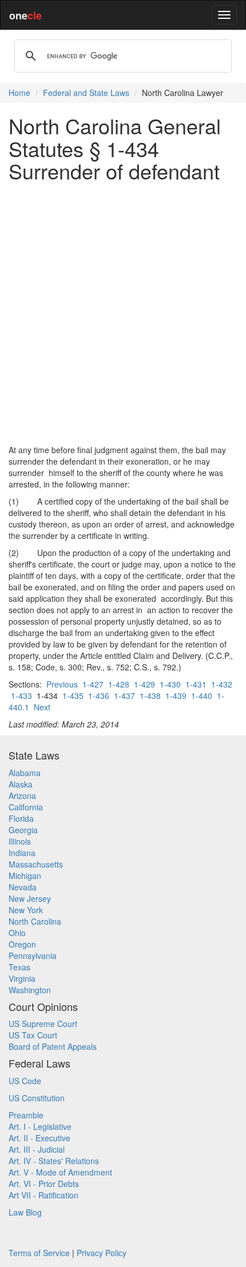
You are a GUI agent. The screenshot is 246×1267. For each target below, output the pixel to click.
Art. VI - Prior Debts (44, 1183)
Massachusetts (36, 864)
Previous (62, 684)
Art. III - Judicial (37, 1149)
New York (26, 910)
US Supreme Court (43, 1023)
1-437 (124, 695)
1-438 (150, 695)
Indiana (22, 852)
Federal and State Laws (86, 92)
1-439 (176, 695)
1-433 (21, 695)
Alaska (21, 784)
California (26, 807)
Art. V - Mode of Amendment (60, 1172)
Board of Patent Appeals (53, 1046)
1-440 (201, 695)
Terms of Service (39, 1252)
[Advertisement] (123, 313)
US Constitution (37, 1098)
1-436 (98, 695)
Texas (19, 967)
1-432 (221, 684)
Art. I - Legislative (40, 1126)
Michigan (25, 875)
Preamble (26, 1115)
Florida (21, 818)
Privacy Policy (101, 1252)
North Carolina (35, 921)
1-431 (196, 684)
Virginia (22, 978)
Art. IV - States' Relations (54, 1160)
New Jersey (30, 898)
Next (42, 707)
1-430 (170, 684)
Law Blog (25, 1212)
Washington (30, 990)
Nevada (23, 887)
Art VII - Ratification (43, 1195)
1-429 (144, 684)
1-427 (93, 684)
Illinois (20, 841)
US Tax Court (33, 1035)
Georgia (23, 830)
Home (19, 92)
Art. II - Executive (39, 1138)
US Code (25, 1080)
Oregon (22, 944)
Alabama (25, 772)
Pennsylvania (33, 955)
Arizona (22, 795)
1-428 (118, 684)
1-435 (73, 695)
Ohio (17, 932)
